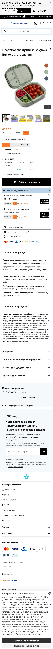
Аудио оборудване (9, 500)
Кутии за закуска (45, 40)
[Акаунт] (35, 23)
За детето (13, 40)
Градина (5, 495)
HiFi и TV (5, 505)
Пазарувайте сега (24, 10)
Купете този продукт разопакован (19, 195)
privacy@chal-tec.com (15, 467)
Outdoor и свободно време (13, 515)
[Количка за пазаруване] (49, 23)
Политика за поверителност (15, 459)
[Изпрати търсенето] (5, 31)
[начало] (6, 40)
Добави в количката (29, 182)
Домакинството (8, 490)
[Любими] (42, 23)
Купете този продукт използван (18, 209)
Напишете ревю (27, 397)
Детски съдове (28, 40)
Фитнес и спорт (8, 510)
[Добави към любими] (49, 49)
